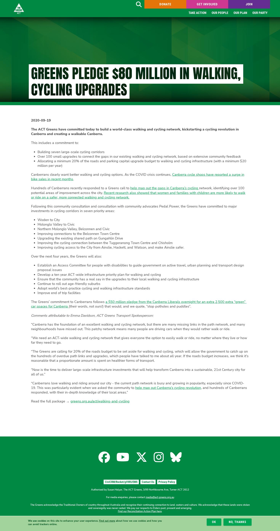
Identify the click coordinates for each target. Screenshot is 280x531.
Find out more (107, 521)
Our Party (259, 13)
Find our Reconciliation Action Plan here (140, 511)
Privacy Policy (166, 482)
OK (214, 522)
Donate (165, 4)
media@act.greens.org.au (160, 497)
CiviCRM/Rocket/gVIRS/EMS (121, 482)
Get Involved (207, 4)
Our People (220, 13)
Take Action (197, 13)
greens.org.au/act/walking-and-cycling (100, 401)
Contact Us (148, 482)
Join (249, 4)
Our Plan (240, 13)
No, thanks (237, 522)
